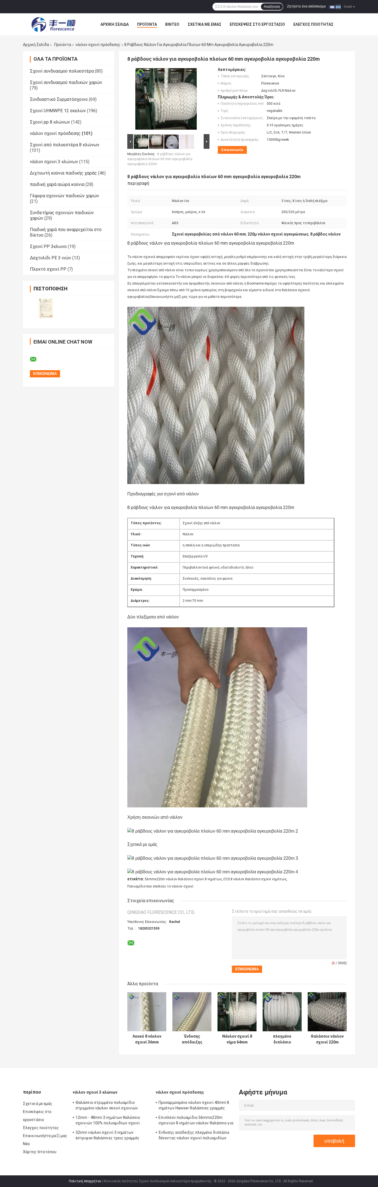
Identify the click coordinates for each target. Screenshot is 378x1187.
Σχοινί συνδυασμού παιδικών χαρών (66, 82)
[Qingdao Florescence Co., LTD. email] (37, 359)
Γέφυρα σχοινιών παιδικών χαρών (64, 195)
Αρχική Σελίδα (114, 24)
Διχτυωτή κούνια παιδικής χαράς (63, 173)
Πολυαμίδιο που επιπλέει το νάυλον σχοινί (160, 886)
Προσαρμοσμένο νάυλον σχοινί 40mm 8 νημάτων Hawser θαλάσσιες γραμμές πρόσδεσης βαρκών (194, 1106)
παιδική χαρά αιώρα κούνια (57, 184)
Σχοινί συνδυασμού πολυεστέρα (62, 71)
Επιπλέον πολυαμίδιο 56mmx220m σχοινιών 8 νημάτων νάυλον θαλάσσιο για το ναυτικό (196, 1121)
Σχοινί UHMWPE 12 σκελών (58, 110)
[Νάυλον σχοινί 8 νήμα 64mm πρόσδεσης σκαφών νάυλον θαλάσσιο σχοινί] (237, 1011)
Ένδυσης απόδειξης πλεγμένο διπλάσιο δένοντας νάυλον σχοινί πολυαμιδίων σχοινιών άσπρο (192, 1039)
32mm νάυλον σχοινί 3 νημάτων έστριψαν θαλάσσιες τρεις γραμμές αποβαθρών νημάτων (107, 1136)
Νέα (26, 1144)
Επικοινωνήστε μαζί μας (45, 1136)
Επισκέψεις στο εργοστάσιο (257, 24)
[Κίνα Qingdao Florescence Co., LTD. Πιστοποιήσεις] (46, 308)
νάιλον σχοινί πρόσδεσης (98, 44)
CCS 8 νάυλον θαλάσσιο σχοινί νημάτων (254, 879)
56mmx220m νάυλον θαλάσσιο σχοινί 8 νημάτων (183, 879)
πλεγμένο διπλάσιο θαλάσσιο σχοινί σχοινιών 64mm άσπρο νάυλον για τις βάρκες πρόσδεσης (282, 1039)
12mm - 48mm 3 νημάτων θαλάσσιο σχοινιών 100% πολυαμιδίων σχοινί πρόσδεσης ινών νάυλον (108, 1121)
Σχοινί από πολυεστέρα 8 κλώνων (64, 144)
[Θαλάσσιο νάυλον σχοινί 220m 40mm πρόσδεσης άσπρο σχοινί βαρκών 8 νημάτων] (327, 1011)
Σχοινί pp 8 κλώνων (50, 122)
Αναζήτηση (272, 7)
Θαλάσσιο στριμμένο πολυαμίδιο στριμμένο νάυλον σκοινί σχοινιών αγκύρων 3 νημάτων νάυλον (107, 1106)
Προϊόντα (147, 24)
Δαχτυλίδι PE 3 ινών (50, 257)
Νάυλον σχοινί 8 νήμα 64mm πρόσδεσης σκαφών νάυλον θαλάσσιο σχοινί (237, 1039)
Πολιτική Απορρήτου (85, 1181)
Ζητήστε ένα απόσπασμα (306, 6)
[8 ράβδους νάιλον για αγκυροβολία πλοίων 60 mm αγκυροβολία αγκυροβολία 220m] (166, 100)
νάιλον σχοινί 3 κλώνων (54, 161)
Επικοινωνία (232, 150)
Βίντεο (172, 24)
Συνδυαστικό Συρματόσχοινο (59, 99)
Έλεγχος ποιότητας (313, 24)
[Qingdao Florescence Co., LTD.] (53, 24)
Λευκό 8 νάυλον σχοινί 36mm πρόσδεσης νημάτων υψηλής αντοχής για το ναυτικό (147, 1039)
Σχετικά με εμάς (204, 24)
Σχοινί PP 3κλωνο (48, 246)
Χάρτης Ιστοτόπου (40, 1152)
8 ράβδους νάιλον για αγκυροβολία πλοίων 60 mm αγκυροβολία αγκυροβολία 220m (159, 159)
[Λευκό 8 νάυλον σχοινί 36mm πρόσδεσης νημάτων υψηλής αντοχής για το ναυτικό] (146, 1011)
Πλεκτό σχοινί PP (48, 269)
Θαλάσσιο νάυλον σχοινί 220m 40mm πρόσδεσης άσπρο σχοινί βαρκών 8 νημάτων (327, 1039)
